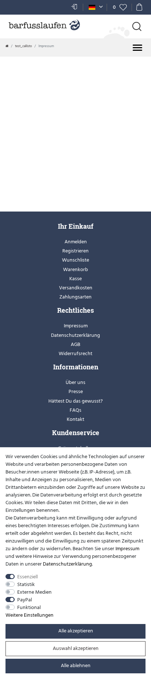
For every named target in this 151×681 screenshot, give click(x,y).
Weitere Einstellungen (29, 615)
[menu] (137, 47)
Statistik (26, 584)
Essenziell (27, 577)
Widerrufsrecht (75, 353)
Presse (76, 391)
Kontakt (75, 419)
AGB (75, 344)
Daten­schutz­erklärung (67, 564)
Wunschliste (75, 260)
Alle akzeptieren (75, 631)
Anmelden (76, 241)
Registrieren (75, 251)
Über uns (75, 382)
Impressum (76, 326)
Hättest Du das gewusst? (75, 401)
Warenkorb (75, 269)
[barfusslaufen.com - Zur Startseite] (44, 25)
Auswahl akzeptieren (76, 648)
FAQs (75, 410)
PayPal (24, 600)
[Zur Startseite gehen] (6, 46)
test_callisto (23, 46)
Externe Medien (34, 592)
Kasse (75, 278)
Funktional (29, 607)
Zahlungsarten (75, 297)
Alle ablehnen (76, 665)
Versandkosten (75, 288)
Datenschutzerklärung (75, 335)
